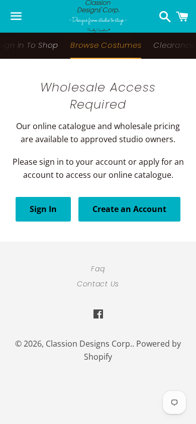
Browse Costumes (105, 45)
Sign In (43, 209)
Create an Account (129, 209)
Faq (98, 269)
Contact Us (98, 284)
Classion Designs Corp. (89, 343)
